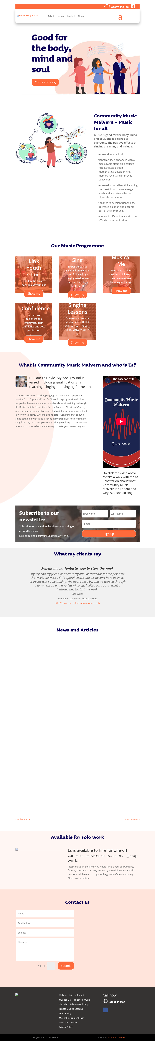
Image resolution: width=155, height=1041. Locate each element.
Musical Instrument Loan (71, 1018)
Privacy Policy (66, 1027)
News (81, 16)
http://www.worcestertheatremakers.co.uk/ (77, 603)
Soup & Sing (65, 1013)
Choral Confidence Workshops (74, 1004)
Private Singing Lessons (71, 1009)
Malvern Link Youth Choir (72, 995)
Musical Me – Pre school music (74, 1000)
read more (23, 737)
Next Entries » (132, 819)
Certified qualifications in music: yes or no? (45, 793)
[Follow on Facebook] (105, 1010)
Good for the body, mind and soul (52, 52)
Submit (66, 966)
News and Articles (68, 1022)
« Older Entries (23, 819)
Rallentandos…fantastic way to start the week (77, 568)
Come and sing (45, 82)
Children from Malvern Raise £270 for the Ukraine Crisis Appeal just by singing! (68, 759)
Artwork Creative (116, 1037)
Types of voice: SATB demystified (39, 724)
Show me (121, 291)
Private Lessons (56, 16)
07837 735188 (120, 7)
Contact (71, 16)
